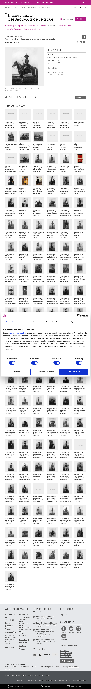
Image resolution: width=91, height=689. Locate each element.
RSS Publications (66, 657)
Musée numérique (22, 634)
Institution (67, 26)
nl (75, 7)
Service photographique (24, 622)
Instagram (78, 632)
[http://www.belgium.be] (40, 655)
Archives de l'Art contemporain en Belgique (25, 629)
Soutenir (22, 646)
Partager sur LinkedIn (80, 41)
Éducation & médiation (14, 29)
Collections (51, 26)
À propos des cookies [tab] (79, 322)
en (85, 7)
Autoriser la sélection (45, 372)
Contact (15, 7)
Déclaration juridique (64, 680)
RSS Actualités (65, 655)
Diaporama (80, 98)
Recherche (28, 29)
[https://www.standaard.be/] (55, 654)
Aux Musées (10, 632)
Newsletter (68, 661)
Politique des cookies (79, 680)
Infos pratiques (10, 26)
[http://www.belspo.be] (35, 655)
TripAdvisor (63, 639)
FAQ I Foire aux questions (10, 617)
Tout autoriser (74, 372)
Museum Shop (10, 637)
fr (80, 7)
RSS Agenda (64, 651)
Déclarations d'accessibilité (47, 680)
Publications (23, 619)
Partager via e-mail (84, 41)
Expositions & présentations (28, 26)
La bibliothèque (24, 617)
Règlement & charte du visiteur (9, 641)
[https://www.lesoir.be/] (47, 654)
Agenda (42, 26)
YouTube (71, 632)
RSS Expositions (66, 653)
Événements (32, 7)
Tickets (81, 19)
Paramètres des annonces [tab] (56, 322)
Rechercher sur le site (40, 7)
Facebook (64, 632)
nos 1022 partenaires (17, 333)
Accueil (7, 7)
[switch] (34, 363)
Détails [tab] (33, 322)
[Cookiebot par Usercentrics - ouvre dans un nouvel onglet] (78, 315)
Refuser (17, 372)
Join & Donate (68, 19)
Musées (60, 26)
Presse (23, 7)
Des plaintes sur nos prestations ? (27, 680)
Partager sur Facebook (77, 41)
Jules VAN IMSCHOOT (55, 74)
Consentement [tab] (12, 322)
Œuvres (84, 37)
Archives (22, 625)
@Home (37, 29)
